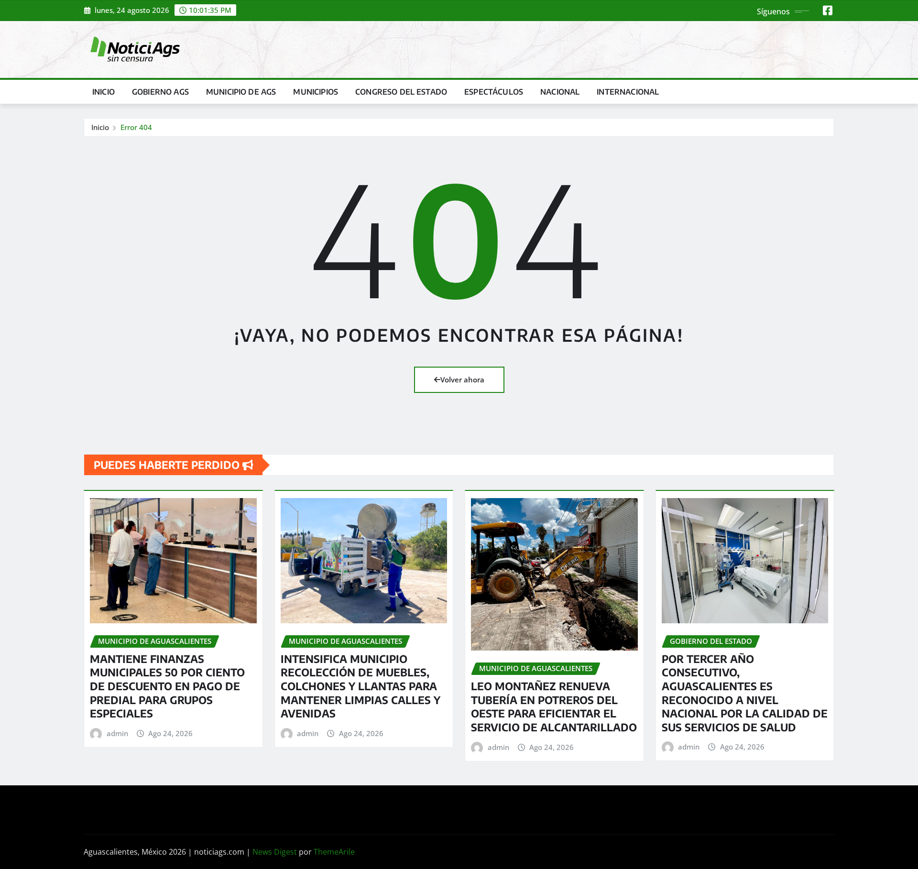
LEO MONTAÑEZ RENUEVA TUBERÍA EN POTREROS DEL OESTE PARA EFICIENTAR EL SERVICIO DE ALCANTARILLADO (554, 706)
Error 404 (136, 127)
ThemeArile (334, 852)
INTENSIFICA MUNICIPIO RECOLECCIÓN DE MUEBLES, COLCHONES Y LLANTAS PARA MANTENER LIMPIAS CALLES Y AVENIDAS (360, 686)
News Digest (274, 852)
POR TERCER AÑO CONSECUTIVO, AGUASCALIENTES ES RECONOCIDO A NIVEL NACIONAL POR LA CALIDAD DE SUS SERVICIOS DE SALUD (745, 693)
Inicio (103, 92)
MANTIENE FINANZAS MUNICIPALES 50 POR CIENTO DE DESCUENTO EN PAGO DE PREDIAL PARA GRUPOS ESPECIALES (167, 686)
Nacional (559, 92)
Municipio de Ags (241, 92)
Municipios (315, 92)
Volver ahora (462, 379)
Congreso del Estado (401, 92)
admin (117, 733)
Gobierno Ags (160, 92)
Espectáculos (493, 92)
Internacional (628, 92)
